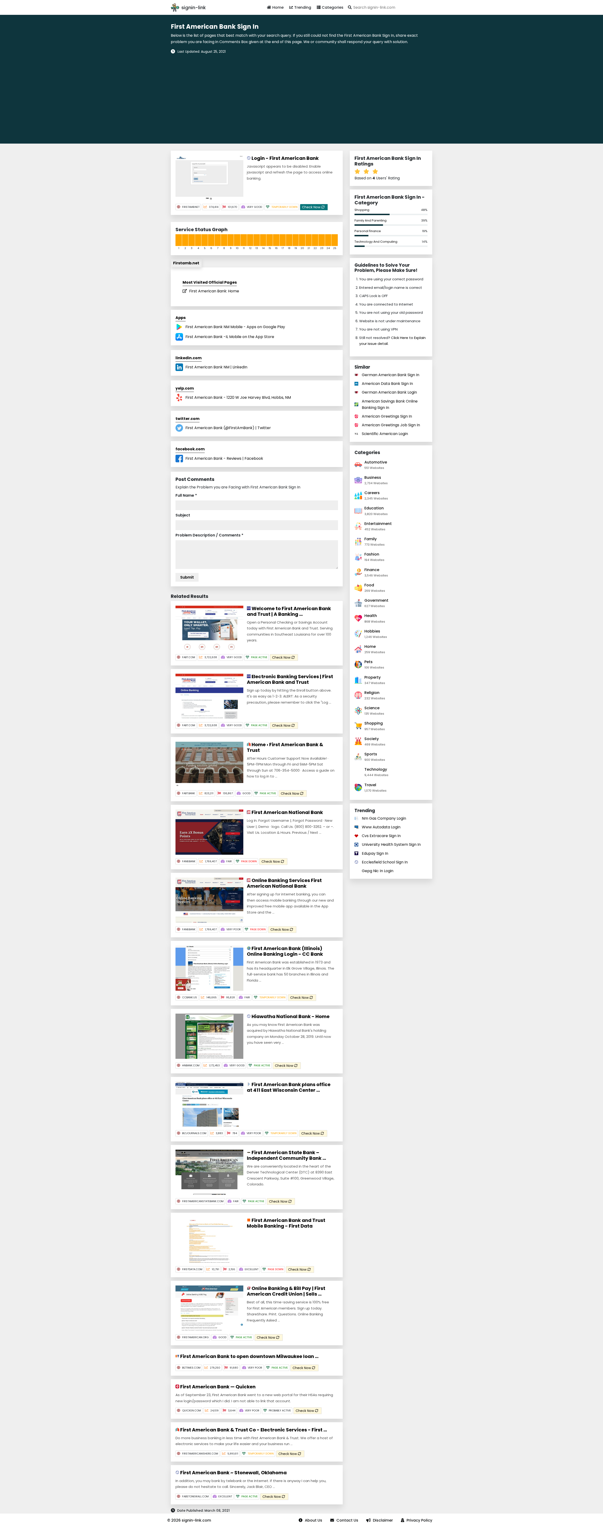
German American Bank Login (389, 392)
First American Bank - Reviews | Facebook (224, 458)
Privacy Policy (419, 1520)
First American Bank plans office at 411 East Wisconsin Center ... (288, 1087)
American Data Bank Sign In (387, 383)
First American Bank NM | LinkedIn (216, 367)
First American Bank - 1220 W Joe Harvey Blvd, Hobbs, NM (238, 397)
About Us (313, 1520)
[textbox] (389, 7)
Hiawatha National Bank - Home (290, 1016)
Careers (372, 493)
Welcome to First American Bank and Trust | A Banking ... (289, 611)
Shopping (361, 210)
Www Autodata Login (381, 827)
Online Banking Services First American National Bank (284, 883)
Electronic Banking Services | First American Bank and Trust (290, 679)
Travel (370, 785)
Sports (370, 754)
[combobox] (389, 7)
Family (370, 539)
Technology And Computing (375, 241)
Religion (371, 692)
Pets (368, 662)
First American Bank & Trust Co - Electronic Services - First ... (253, 1429)
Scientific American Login (385, 433)
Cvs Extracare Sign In (381, 835)
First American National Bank (287, 812)
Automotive (375, 462)
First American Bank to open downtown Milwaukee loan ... (248, 1356)
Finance (371, 569)
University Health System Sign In (391, 844)
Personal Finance (367, 231)
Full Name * (186, 495)
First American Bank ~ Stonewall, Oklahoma (233, 1472)
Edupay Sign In (375, 853)
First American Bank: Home (214, 291)
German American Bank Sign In (390, 375)
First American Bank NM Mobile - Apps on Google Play (235, 327)
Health (370, 615)
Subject (182, 515)
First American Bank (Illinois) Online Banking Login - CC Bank (285, 951)
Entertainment (378, 523)
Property (372, 677)
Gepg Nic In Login (377, 871)
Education (374, 508)
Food (369, 585)
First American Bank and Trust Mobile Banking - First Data (286, 1223)
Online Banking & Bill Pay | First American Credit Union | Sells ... (286, 1291)
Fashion (371, 554)
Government (376, 600)
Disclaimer (383, 1520)
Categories (332, 7)
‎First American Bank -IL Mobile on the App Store (229, 336)
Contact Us (347, 1520)
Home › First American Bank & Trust (285, 747)
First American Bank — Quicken (217, 1386)
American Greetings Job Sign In (391, 425)
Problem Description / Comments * (209, 535)
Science (371, 708)
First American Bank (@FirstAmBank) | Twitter (228, 428)
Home (278, 7)
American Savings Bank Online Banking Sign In (390, 404)
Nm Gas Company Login (384, 818)
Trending (302, 7)
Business (372, 477)
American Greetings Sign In (387, 416)
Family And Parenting (370, 220)
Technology (375, 769)
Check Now (311, 207)
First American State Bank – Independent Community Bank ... (286, 1155)
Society (371, 738)
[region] (301, 95)
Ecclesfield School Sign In (385, 862)
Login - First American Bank (285, 158)
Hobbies (372, 631)
